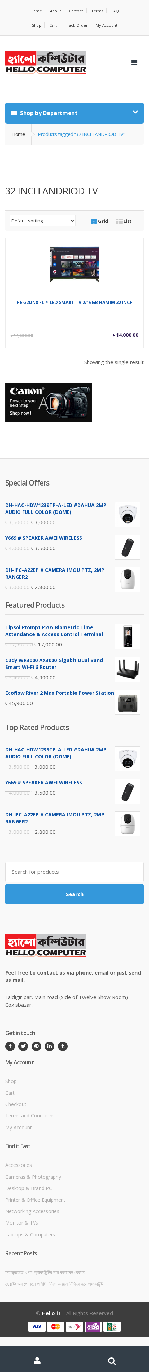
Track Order (76, 25)
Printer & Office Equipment (35, 1200)
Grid (102, 221)
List (127, 221)
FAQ (115, 10)
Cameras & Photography (33, 1176)
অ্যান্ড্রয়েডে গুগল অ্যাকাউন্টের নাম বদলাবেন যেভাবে (45, 1272)
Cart (53, 25)
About (55, 10)
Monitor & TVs (21, 1222)
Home (36, 10)
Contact (76, 10)
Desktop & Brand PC (28, 1188)
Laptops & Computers (30, 1234)
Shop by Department (48, 113)
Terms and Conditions (30, 1115)
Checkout (15, 1104)
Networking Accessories (32, 1211)
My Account (106, 25)
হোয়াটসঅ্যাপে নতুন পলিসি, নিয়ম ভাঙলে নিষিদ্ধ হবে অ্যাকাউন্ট (54, 1283)
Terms (97, 10)
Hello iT (51, 1312)
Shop (36, 25)
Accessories (18, 1165)
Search (75, 894)
